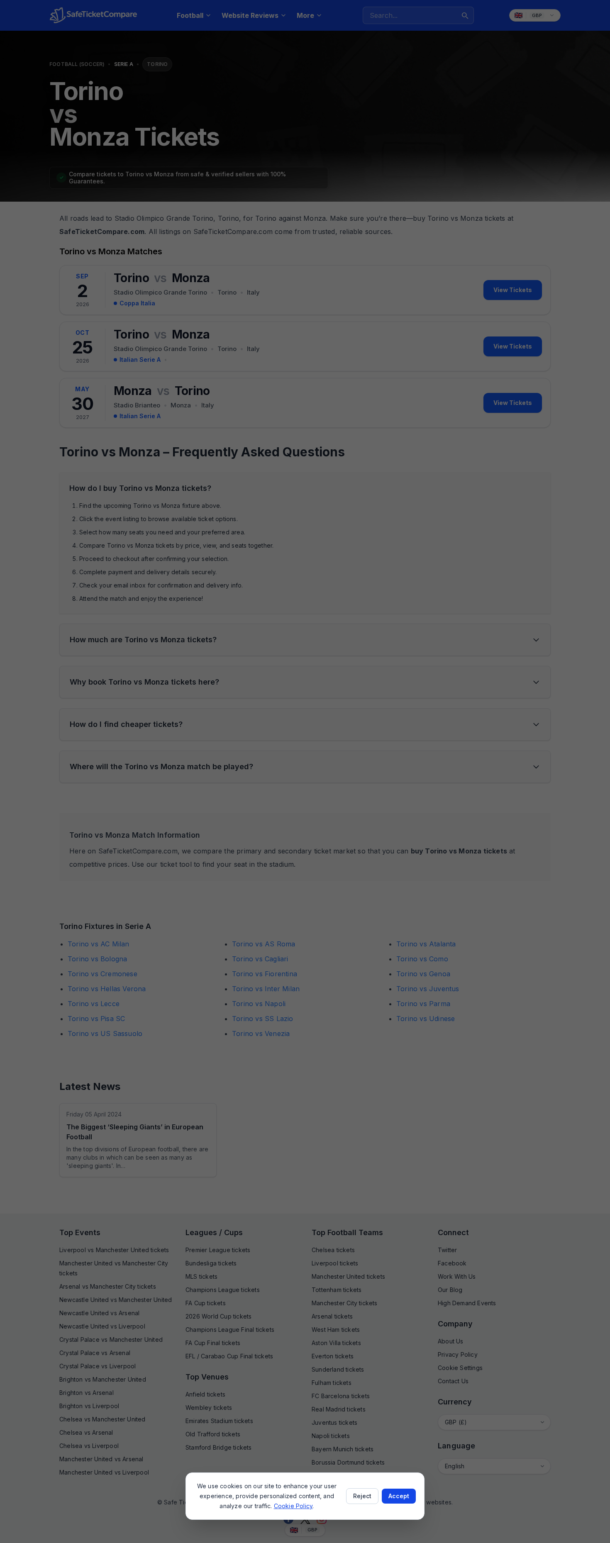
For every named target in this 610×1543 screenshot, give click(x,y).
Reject (362, 1495)
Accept (398, 1495)
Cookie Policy (293, 1505)
